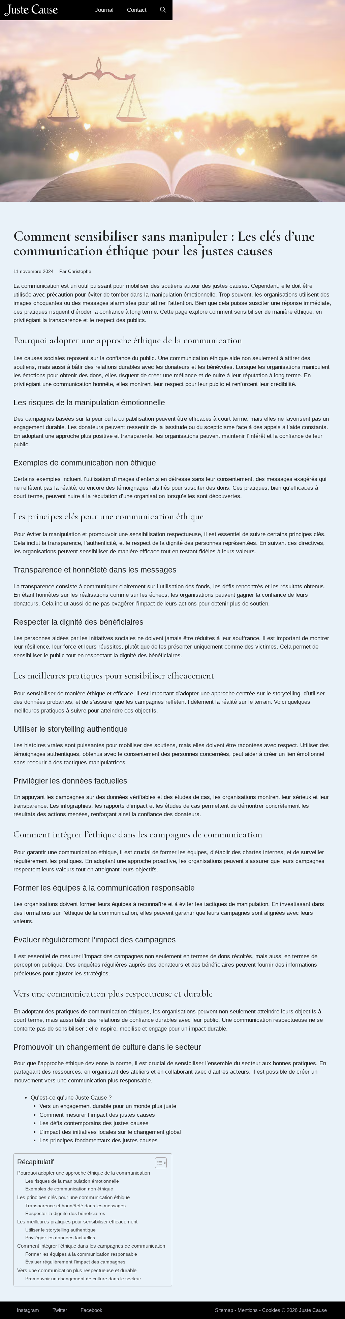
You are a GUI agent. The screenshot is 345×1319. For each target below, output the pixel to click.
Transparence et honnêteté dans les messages (75, 1205)
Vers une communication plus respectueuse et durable (76, 1270)
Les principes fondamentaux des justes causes (98, 1140)
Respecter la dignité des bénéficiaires (65, 1213)
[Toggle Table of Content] (157, 1163)
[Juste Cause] (31, 10)
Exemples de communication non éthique (69, 1188)
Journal (104, 10)
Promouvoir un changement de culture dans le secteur (83, 1278)
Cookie (270, 1310)
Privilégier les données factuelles (60, 1237)
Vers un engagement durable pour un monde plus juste (107, 1106)
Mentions (248, 1310)
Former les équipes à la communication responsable (81, 1254)
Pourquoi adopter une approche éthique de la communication (83, 1173)
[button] (162, 10)
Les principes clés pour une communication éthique (73, 1197)
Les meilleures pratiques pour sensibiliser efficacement (77, 1221)
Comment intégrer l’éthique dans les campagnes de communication (91, 1246)
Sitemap (224, 1310)
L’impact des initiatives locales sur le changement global (110, 1132)
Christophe (79, 271)
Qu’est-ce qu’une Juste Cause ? (71, 1098)
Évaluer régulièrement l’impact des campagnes (75, 1261)
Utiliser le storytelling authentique (60, 1230)
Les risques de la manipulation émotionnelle (72, 1181)
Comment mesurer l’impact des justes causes (97, 1115)
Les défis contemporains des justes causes (94, 1123)
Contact (137, 10)
